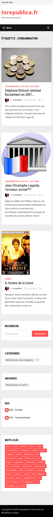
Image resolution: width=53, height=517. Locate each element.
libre (38, 458)
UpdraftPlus (10, 486)
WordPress (6, 512)
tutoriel (15, 482)
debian (43, 450)
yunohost (21, 486)
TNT (39, 478)
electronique (28, 454)
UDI (37, 482)
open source (27, 466)
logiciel (9, 462)
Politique (34, 86)
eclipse (18, 454)
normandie (16, 466)
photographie (11, 470)
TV (21, 482)
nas (7, 466)
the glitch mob (29, 478)
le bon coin (30, 458)
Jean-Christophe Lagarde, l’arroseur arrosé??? (22, 188)
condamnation (12, 450)
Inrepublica (17, 100)
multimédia (30, 462)
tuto (7, 482)
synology (9, 478)
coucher (34, 450)
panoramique (40, 466)
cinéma (39, 446)
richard (26, 474)
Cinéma (8, 279)
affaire (8, 446)
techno (18, 478)
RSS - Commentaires (19, 417)
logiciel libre (18, 462)
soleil (33, 474)
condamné (24, 450)
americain (23, 446)
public (8, 474)
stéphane (41, 474)
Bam (16, 512)
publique (17, 474)
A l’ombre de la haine (19, 283)
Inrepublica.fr (19, 12)
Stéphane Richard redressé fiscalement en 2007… (23, 93)
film (37, 454)
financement (10, 458)
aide (15, 446)
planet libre (30, 470)
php (21, 470)
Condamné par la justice (16, 86)
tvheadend (29, 482)
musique (41, 462)
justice (20, 458)
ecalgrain (9, 454)
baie (31, 446)
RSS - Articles (16, 409)
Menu (8, 27)
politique (40, 470)
